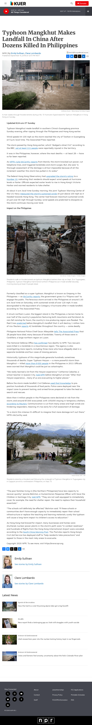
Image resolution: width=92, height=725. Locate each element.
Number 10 (12, 179)
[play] (6, 11)
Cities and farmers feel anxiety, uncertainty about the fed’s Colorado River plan (50, 655)
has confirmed (40, 343)
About (36, 690)
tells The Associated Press (66, 331)
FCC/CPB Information (60, 700)
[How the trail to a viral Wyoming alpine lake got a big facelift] (9, 606)
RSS (72, 700)
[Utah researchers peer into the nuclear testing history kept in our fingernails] (9, 640)
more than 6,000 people (37, 363)
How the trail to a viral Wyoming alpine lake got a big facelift (43, 606)
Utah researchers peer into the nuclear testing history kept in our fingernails (49, 639)
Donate (82, 3)
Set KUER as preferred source (78, 52)
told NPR (40, 375)
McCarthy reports (31, 296)
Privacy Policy (57, 695)
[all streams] (88, 11)
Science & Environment (27, 636)
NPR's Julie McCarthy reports (24, 161)
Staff (36, 700)
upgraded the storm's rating (59, 176)
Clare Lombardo (33, 53)
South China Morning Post (35, 532)
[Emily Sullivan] (7, 562)
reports (25, 326)
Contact (37, 695)
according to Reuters (17, 403)
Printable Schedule (78, 695)
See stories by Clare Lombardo (29, 583)
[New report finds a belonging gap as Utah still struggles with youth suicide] (9, 623)
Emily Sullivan (17, 53)
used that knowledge (60, 383)
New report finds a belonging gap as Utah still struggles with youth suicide (48, 622)
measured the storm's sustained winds (38, 193)
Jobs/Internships (58, 690)
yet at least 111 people (26, 148)
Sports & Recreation (26, 602)
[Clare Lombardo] (7, 581)
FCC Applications (77, 690)
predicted (21, 323)
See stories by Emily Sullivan (28, 564)
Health (20, 619)
